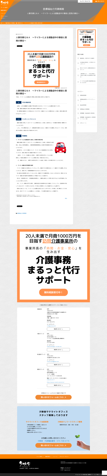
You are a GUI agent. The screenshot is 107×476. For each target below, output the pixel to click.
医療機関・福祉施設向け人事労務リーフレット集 (87, 117)
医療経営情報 (83, 95)
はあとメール (83, 123)
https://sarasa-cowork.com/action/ (55, 382)
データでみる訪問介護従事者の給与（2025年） (87, 81)
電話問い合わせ (57, 329)
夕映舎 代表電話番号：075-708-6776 (53, 441)
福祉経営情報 (83, 105)
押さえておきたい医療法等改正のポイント (87, 68)
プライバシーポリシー (4, 17)
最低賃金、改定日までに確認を (87, 58)
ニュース (3, 13)
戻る (66, 198)
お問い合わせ (100, 1)
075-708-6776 (86, 1)
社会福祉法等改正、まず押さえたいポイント (87, 63)
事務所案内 (4, 10)
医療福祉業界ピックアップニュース (87, 100)
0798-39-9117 (51, 380)
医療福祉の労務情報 (21, 213)
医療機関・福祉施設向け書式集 (87, 113)
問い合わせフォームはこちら (52, 397)
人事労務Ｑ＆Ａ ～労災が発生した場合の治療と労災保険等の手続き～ (87, 75)
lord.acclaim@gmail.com (53, 361)
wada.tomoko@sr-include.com (54, 346)
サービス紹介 (4, 7)
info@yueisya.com (51, 326)
